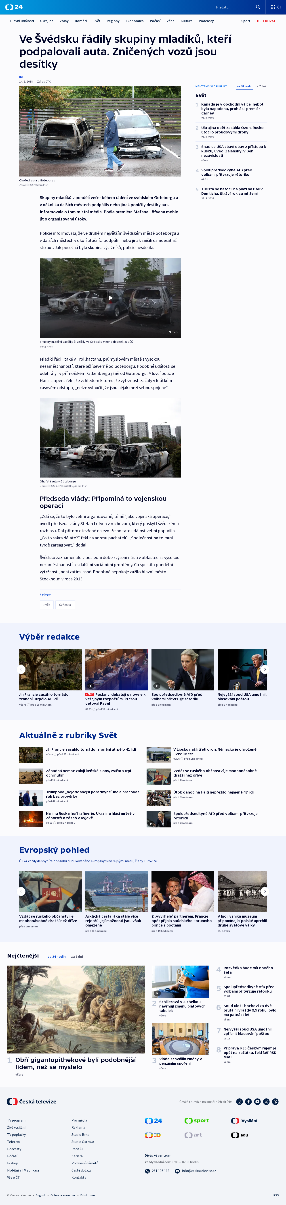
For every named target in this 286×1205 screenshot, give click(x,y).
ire (21, 77)
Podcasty (206, 21)
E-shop (12, 1163)
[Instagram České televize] (239, 1101)
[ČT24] (14, 7)
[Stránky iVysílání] (244, 1120)
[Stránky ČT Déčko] (153, 1134)
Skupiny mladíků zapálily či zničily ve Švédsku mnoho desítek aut (84, 342)
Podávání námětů (85, 1163)
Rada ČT (78, 1149)
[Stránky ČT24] (153, 1120)
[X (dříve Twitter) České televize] (266, 1101)
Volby (64, 21)
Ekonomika (135, 21)
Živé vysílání (16, 1127)
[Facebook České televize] (248, 1101)
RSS (276, 1195)
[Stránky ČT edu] (239, 1134)
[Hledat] (258, 7)
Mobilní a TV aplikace (23, 1170)
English (40, 1195)
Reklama (78, 1127)
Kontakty (79, 1177)
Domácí (81, 21)
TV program (16, 1120)
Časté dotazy (81, 1170)
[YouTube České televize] (257, 1101)
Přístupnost (88, 1195)
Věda (171, 21)
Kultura (187, 21)
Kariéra (77, 1156)
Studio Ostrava (83, 1141)
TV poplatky (16, 1134)
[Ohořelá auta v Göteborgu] (100, 131)
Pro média (79, 1120)
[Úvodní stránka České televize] (32, 1101)
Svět (97, 21)
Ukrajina (46, 21)
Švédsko (65, 605)
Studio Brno (81, 1134)
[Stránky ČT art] (193, 1134)
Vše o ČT (13, 1177)
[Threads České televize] (275, 1101)
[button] (110, 298)
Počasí (155, 21)
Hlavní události (22, 21)
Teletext (13, 1141)
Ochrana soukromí (63, 1195)
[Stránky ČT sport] (197, 1120)
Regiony (113, 21)
